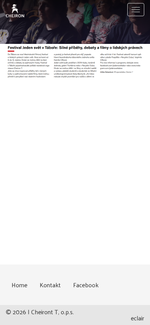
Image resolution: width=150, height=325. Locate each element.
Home (19, 284)
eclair (137, 317)
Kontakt (50, 284)
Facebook (85, 284)
